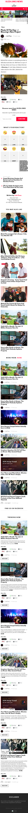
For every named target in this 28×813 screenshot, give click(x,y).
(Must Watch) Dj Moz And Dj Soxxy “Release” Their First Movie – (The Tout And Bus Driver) (13, 257)
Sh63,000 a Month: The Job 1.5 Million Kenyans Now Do (6, 20)
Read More (4, 558)
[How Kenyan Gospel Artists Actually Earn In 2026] (14, 417)
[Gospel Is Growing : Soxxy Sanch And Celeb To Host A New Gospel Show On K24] (14, 270)
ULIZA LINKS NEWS (14, 2)
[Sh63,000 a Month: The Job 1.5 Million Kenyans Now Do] (7, 14)
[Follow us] (24, 8)
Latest (14, 6)
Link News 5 (4, 231)
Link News (3, 323)
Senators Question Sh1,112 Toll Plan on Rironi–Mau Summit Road (13, 451)
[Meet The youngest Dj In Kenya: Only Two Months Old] (14, 222)
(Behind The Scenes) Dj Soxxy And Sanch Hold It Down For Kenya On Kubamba (13, 305)
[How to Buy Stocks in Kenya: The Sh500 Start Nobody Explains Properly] (14, 338)
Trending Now (4, 752)
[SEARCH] (26, 8)
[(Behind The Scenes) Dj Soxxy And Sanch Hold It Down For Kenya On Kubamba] (14, 294)
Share (3, 44)
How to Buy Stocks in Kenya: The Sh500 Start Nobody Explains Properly (12, 349)
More (16, 543)
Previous (1, 17)
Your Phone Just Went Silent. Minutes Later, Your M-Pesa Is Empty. (14, 473)
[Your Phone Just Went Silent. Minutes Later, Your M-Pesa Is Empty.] (14, 464)
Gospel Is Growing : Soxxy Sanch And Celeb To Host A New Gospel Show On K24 (14, 281)
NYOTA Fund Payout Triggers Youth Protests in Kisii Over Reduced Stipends (13, 498)
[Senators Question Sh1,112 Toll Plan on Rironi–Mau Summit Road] (14, 441)
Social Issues (19, 751)
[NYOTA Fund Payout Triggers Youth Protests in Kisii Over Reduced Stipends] (14, 487)
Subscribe (21, 119)
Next (27, 17)
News (2, 253)
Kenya (3, 751)
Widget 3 (10, 231)
